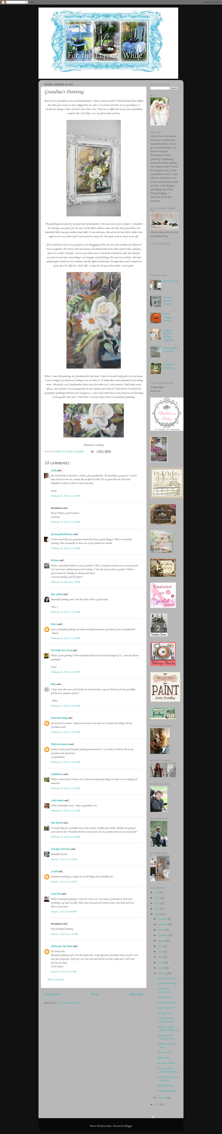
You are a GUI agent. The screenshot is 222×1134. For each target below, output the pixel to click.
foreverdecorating (59, 718)
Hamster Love (164, 1052)
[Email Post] (91, 451)
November (163, 924)
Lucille (54, 871)
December (163, 919)
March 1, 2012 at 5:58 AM (64, 881)
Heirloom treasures (60, 744)
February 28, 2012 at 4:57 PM (65, 612)
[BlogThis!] (101, 451)
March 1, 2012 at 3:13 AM (64, 859)
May (160, 957)
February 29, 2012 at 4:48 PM (65, 837)
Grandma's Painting (166, 983)
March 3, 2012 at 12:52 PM (64, 934)
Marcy (54, 624)
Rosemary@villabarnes (62, 534)
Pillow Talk (163, 1057)
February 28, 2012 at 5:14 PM (65, 638)
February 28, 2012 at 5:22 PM (65, 672)
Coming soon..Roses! (167, 978)
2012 (157, 914)
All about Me (163, 1013)
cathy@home (57, 774)
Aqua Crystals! (164, 997)
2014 (157, 903)
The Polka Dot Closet (61, 650)
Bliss (53, 684)
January (162, 1097)
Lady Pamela (57, 800)
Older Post (136, 994)
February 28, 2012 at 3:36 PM (65, 522)
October (162, 930)
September (163, 935)
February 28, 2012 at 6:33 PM (65, 732)
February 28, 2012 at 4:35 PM (65, 582)
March (161, 968)
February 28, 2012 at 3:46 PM (65, 548)
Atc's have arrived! (166, 1063)
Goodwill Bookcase (166, 1002)
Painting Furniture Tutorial (167, 300)
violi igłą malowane (60, 849)
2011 (157, 1104)
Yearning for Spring (166, 1091)
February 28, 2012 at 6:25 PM (65, 706)
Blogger (128, 1126)
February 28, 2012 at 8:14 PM (65, 762)
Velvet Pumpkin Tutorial (167, 317)
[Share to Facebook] (106, 451)
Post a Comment (55, 979)
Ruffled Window (165, 1085)
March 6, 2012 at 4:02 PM (64, 971)
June (160, 951)
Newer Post (52, 994)
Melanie (55, 560)
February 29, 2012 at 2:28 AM (65, 788)
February (162, 973)
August (161, 940)
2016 (157, 892)
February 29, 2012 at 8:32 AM (65, 810)
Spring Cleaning (170, 281)
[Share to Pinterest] (109, 451)
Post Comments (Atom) (68, 1002)
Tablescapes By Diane (61, 946)
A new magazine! (165, 1007)
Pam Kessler (57, 822)
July (160, 946)
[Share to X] (103, 451)
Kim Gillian (56, 594)
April (160, 962)
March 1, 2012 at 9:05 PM (64, 911)
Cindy (53, 470)
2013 (157, 909)
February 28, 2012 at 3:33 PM (65, 496)
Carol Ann (56, 893)
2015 (157, 898)
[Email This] (98, 451)
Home (94, 994)
